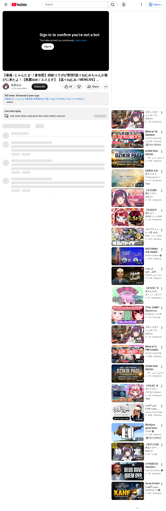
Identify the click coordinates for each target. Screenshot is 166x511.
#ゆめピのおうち (67, 98)
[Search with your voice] (123, 4)
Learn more (81, 40)
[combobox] (76, 4)
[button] (56, 114)
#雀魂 (8, 98)
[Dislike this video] (78, 86)
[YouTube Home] (19, 4)
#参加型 (29, 98)
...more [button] (9, 102)
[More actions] (105, 86)
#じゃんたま (17, 98)
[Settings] (141, 4)
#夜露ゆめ (39, 98)
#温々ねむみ (51, 98)
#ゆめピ (80, 98)
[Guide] (6, 4)
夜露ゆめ (16, 85)
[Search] (112, 4)
